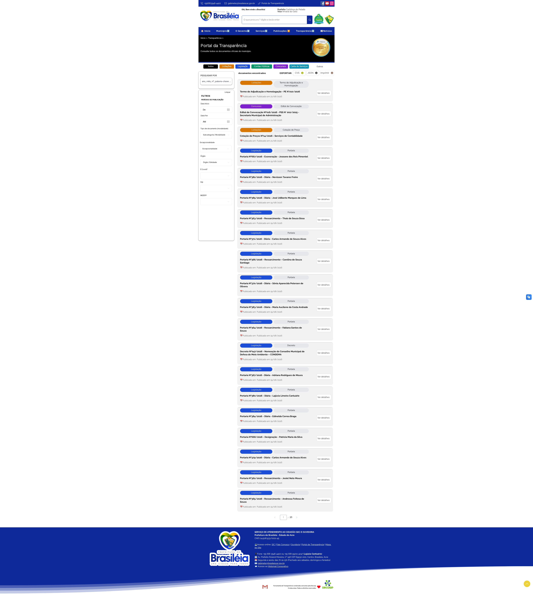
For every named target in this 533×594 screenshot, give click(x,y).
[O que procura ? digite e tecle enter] (309, 20)
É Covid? (204, 169)
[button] (223, 31)
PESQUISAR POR (208, 75)
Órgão (203, 156)
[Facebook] (322, 3)
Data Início (205, 104)
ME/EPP (203, 195)
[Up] (527, 584)
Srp (201, 182)
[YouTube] (327, 3)
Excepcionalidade (207, 142)
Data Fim (204, 116)
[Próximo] (296, 517)
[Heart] (319, 587)
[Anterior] (274, 517)
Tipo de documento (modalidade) (214, 128)
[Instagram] (332, 3)
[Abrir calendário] (228, 110)
